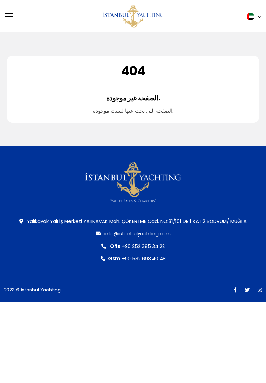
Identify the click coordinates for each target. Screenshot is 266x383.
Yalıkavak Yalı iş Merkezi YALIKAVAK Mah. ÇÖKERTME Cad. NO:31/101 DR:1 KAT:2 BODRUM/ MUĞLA (136, 221)
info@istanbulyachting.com (137, 233)
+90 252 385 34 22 (137, 246)
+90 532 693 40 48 (137, 258)
